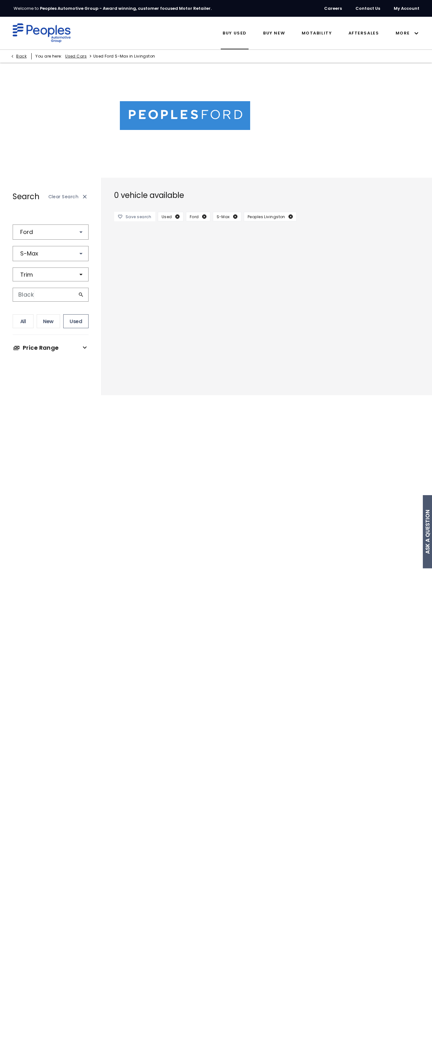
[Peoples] (42, 33)
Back (21, 56)
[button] (71, 232)
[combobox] (51, 232)
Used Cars (76, 56)
